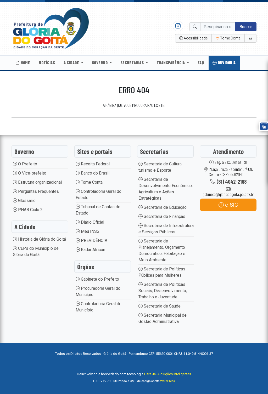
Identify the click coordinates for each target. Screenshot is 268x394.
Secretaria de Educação (165, 207)
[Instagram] (178, 26)
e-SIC (231, 205)
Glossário (26, 200)
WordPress (167, 381)
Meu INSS (89, 231)
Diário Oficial (92, 222)
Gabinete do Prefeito (99, 279)
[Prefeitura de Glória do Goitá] (51, 28)
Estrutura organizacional (39, 182)
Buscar (245, 26)
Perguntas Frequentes (38, 191)
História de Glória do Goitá (41, 239)
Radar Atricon (92, 249)
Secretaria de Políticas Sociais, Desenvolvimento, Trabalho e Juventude (162, 290)
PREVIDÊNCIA (93, 240)
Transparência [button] (171, 62)
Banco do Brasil (94, 173)
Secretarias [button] (132, 62)
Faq (201, 62)
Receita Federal (95, 163)
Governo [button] (100, 62)
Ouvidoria (226, 62)
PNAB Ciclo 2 (30, 209)
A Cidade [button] (72, 62)
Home (25, 62)
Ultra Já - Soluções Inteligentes (167, 374)
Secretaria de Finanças (164, 216)
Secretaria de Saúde (162, 306)
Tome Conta (91, 182)
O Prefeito (27, 163)
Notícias (47, 62)
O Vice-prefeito (31, 173)
